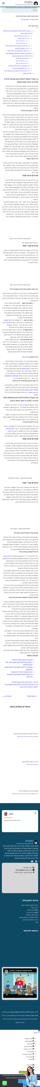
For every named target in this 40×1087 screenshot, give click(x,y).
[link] (35, 842)
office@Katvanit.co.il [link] (24, 870)
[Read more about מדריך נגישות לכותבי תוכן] (20, 747)
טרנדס (24, 685)
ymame (11, 814)
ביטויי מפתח (8, 320)
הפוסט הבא (7, 696)
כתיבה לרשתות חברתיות (30, 920)
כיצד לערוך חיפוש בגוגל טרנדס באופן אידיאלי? (16, 46)
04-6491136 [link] (28, 868)
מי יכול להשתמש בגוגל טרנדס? (20, 68)
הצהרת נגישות (20, 1022)
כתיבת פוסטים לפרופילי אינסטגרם (22, 672)
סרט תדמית (30, 913)
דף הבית (34, 8)
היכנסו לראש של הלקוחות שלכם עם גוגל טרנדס (16, 71)
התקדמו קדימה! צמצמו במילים (28, 791)
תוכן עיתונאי (25, 369)
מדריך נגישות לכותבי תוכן (30, 762)
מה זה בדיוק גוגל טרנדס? (22, 58)
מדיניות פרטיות (8, 1019)
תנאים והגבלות (19, 1019)
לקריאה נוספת (27, 73)
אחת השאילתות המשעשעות (13, 376)
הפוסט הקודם (32, 696)
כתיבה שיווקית (27, 793)
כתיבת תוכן (27, 8)
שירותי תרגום (29, 1019)
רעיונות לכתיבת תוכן (26, 687)
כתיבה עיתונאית (34, 793)
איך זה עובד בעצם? (23, 38)
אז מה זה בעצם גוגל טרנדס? (21, 36)
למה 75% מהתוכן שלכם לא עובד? (22, 660)
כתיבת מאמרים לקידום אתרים (28, 917)
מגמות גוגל (8, 685)
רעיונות (36, 687)
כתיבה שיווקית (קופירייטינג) (29, 905)
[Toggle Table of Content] (36, 28)
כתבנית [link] (29, 840)
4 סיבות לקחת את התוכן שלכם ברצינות (26, 734)
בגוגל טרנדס (24, 405)
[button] (39, 1030)
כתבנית (28, 2)
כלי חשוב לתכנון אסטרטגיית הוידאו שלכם (17, 51)
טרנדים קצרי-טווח (20, 43)
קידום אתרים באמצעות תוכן (15, 1016)
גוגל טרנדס (30, 685)
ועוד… (36, 922)
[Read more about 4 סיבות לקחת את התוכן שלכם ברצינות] (20, 718)
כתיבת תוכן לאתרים (18, 682)
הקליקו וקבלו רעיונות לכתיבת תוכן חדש (18, 66)
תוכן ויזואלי (30, 910)
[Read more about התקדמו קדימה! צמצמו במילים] (20, 776)
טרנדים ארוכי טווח (20, 41)
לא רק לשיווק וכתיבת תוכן (21, 48)
